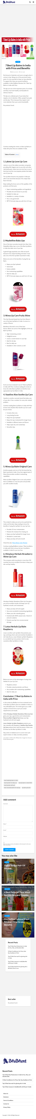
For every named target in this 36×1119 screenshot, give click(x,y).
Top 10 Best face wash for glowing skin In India (14, 1083)
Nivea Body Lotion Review (19, 543)
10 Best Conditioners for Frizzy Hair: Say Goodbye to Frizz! (17, 1080)
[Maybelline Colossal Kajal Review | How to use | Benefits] (18, 925)
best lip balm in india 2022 (25, 783)
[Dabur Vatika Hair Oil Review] (18, 871)
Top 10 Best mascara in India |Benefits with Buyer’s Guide (17, 1087)
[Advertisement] (18, 19)
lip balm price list (26, 787)
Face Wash (7, 889)
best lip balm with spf (9, 785)
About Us (5, 1093)
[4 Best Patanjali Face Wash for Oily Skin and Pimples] (18, 898)
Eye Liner (7, 915)
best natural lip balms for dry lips (12, 787)
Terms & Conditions (8, 1100)
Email (5, 830)
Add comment (15, 72)
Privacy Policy (6, 1107)
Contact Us (6, 1104)
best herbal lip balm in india (11, 780)
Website (5, 836)
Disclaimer (6, 1097)
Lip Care (18, 61)
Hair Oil (6, 862)
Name (5, 823)
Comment (5, 803)
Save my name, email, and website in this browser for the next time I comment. (17, 845)
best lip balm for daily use (10, 783)
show (17, 154)
